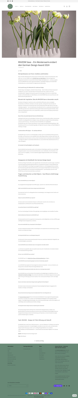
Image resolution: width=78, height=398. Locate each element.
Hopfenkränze (41, 359)
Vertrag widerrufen (26, 348)
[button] (16, 6)
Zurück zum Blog (40, 340)
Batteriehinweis (10, 361)
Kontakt (9, 348)
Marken (40, 348)
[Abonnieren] (27, 385)
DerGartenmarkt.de (13, 395)
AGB (8, 350)
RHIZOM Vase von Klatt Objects (39, 78)
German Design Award (24, 297)
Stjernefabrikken (42, 353)
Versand (45, 395)
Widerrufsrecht (10, 355)
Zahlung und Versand (12, 357)
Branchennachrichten (12, 365)
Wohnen (40, 350)
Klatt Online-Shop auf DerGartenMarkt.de (36, 258)
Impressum (10, 353)
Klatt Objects (41, 355)
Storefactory (41, 357)
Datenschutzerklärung (12, 359)
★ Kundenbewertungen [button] (39, 396)
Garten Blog (10, 363)
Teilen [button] (21, 70)
